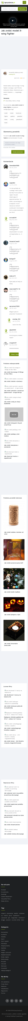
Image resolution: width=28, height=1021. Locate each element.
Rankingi (3, 894)
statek (11, 113)
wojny (5, 119)
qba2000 (12, 330)
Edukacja (4, 943)
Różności (3, 966)
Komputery (4, 932)
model (5, 113)
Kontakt (3, 890)
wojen (5, 122)
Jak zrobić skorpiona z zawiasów (11, 446)
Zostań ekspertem (6, 896)
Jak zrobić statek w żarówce (13, 381)
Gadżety (3, 948)
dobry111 (12, 276)
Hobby (3, 950)
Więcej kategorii (6, 970)
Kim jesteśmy (5, 982)
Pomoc (3, 993)
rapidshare (16, 915)
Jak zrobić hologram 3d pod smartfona (13, 424)
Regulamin (4, 991)
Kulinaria (4, 934)
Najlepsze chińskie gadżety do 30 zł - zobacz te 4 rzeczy (13, 718)
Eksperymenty (5, 945)
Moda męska (5, 957)
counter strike (16, 920)
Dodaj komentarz (18, 152)
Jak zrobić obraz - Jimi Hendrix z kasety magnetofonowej (14, 742)
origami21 (13, 343)
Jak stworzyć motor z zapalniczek (11, 457)
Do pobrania (4, 892)
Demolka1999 (14, 165)
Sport (2, 939)
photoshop (10, 913)
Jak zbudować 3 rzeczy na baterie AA (12, 696)
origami (3, 913)
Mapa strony (5, 901)
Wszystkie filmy (5, 899)
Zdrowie (3, 963)
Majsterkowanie (5, 954)
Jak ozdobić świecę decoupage (14, 834)
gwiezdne (19, 116)
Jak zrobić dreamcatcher (12, 824)
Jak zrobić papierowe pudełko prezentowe (13, 805)
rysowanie (4, 917)
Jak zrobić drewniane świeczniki (11, 644)
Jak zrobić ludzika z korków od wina (13, 533)
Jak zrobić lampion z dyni (12, 614)
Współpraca (4, 988)
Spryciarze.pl (18, 1010)
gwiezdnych (19, 119)
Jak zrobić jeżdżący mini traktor (11, 435)
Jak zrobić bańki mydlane (12, 592)
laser (22, 920)
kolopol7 (12, 259)
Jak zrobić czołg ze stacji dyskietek (12, 402)
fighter (6, 116)
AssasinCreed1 (14, 241)
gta (9, 917)
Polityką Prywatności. (16, 1016)
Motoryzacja (4, 959)
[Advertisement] (14, 52)
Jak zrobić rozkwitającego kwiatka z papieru (12, 729)
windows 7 (22, 917)
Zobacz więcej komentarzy (15, 354)
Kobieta (3, 936)
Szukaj (23, 9)
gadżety (12, 116)
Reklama (3, 986)
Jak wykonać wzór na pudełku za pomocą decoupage (13, 794)
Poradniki (4, 968)
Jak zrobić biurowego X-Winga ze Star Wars (13, 373)
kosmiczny (18, 113)
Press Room (4, 984)
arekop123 (12, 74)
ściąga (3, 920)
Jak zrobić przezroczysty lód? (13, 563)
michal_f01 (16, 319)
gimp (10, 915)
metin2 (6, 915)
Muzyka (3, 961)
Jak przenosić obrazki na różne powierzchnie (14, 816)
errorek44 (12, 217)
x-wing (12, 119)
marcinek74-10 (14, 289)
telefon (16, 913)
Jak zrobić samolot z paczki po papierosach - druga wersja (14, 391)
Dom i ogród (4, 941)
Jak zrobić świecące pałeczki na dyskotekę (13, 707)
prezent (8, 920)
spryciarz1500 (14, 306)
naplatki (12, 183)
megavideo (14, 917)
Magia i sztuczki (6, 952)
